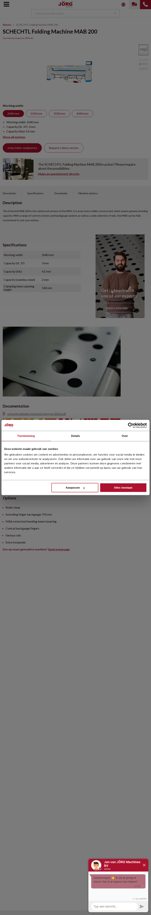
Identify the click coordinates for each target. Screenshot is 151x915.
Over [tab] (125, 435)
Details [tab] (75, 435)
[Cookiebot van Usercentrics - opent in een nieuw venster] (131, 425)
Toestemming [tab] (26, 435)
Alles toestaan (123, 487)
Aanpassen (73, 487)
